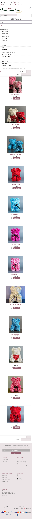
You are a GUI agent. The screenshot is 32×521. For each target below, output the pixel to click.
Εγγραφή (4, 477)
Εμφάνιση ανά (22, 71)
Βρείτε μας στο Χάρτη (8, 4)
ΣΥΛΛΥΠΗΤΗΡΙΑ (5, 61)
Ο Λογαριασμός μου (7, 473)
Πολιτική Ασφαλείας (22, 465)
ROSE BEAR (4, 50)
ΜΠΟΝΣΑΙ (4, 45)
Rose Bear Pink (15, 94)
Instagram (23, 479)
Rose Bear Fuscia (15, 244)
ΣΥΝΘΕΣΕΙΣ (4, 40)
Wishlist (17, 2)
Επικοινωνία (9, 2)
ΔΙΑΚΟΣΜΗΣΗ (5, 63)
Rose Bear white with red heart (16, 364)
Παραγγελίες (5, 481)
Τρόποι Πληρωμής (21, 461)
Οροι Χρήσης (5, 459)
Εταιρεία (3, 2)
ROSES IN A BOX (5, 34)
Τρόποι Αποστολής (21, 463)
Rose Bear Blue (15, 214)
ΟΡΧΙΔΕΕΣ (4, 43)
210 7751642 (16, 19)
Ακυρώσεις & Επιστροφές (23, 467)
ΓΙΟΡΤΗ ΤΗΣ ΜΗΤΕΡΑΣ (7, 66)
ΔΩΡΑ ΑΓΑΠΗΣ (5, 31)
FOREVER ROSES (5, 36)
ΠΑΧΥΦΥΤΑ (4, 59)
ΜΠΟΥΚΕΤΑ (4, 38)
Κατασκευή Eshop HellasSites (22, 508)
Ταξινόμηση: (17, 74)
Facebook (21, 475)
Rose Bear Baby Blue (15, 154)
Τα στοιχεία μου (6, 479)
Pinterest (21, 477)
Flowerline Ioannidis (9, 9)
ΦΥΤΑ (3, 47)
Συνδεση (4, 475)
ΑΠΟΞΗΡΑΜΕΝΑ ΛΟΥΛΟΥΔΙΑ (8, 52)
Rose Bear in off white (15, 304)
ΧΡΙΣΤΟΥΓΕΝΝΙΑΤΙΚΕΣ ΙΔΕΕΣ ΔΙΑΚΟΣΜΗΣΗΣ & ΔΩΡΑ (14, 68)
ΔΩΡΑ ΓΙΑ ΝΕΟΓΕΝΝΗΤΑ (7, 54)
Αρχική (2, 25)
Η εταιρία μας (5, 461)
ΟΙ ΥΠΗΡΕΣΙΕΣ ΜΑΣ (6, 56)
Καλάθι (17, 98)
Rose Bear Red (15, 124)
